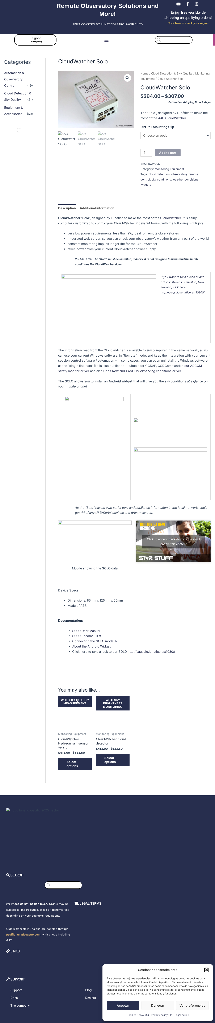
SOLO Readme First (86, 636)
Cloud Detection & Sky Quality (172, 73)
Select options (72, 764)
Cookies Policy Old (138, 1014)
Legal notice (181, 1014)
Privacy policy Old (161, 1014)
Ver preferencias (192, 1005)
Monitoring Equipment (169, 169)
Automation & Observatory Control (14, 79)
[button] (207, 970)
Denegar (157, 1005)
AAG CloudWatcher (172, 118)
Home (144, 73)
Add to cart (167, 153)
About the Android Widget (91, 646)
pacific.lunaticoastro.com (23, 934)
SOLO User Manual (86, 631)
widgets (145, 184)
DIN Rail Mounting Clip (157, 127)
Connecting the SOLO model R (94, 641)
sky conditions (161, 179)
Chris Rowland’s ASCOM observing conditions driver (142, 371)
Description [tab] (67, 208)
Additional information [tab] (97, 208)
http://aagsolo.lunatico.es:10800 (151, 652)
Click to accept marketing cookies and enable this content (173, 541)
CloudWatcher (170, 218)
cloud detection (159, 174)
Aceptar (123, 1005)
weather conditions (185, 179)
